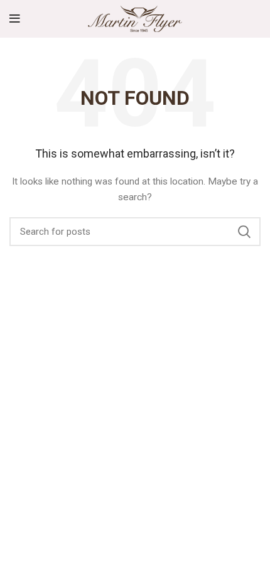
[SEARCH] (243, 231)
